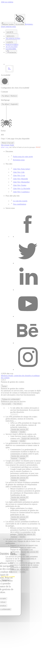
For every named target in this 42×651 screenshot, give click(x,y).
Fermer (4, 386)
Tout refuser (17, 404)
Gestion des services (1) (19, 569)
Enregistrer (5, 580)
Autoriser (14, 414)
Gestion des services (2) (19, 497)
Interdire (22, 432)
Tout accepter (6, 404)
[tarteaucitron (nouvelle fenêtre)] (8, 578)
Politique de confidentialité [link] (11, 399)
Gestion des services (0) (19, 429)
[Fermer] (2, 384)
